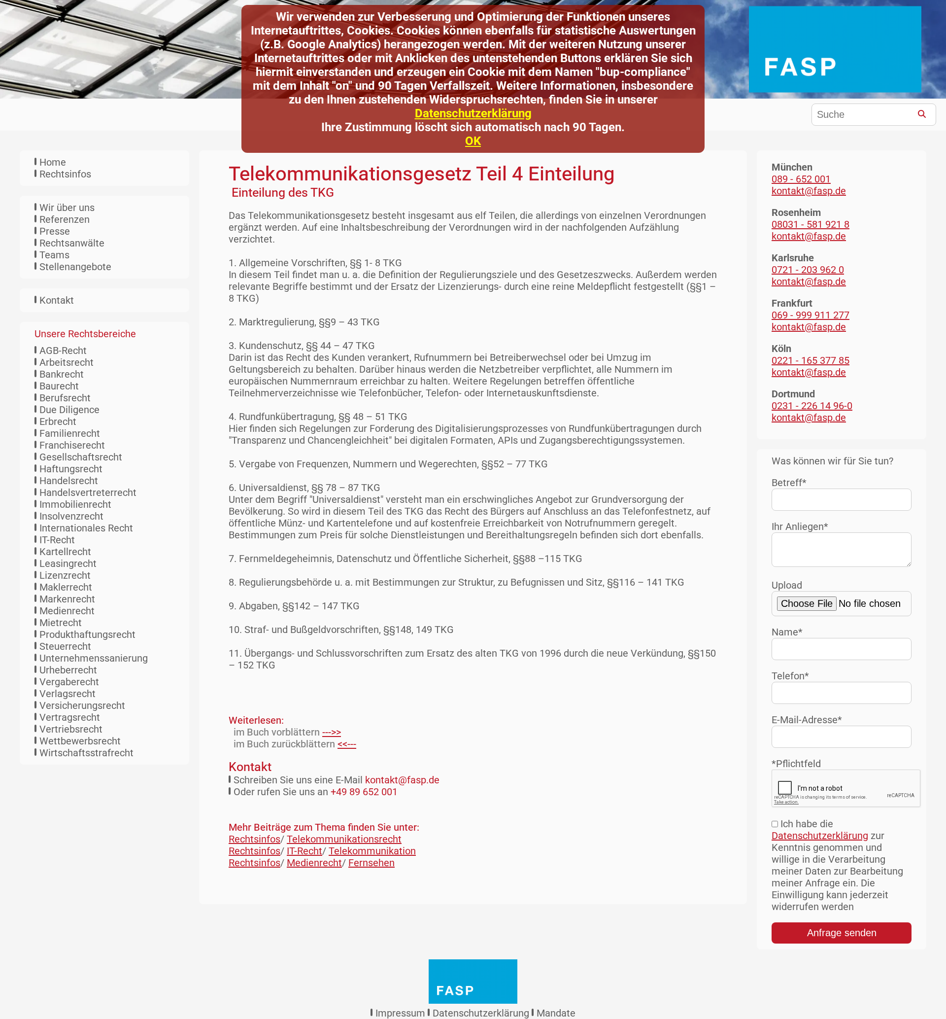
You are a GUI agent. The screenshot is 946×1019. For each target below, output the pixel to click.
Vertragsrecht (69, 717)
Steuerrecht (65, 646)
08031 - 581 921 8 (810, 224)
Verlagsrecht (67, 694)
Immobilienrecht (75, 504)
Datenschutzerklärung (473, 113)
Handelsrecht (68, 481)
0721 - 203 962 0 (808, 270)
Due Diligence (69, 410)
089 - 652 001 (801, 179)
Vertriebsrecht (70, 729)
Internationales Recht (86, 528)
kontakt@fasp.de (402, 780)
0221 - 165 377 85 (810, 360)
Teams (54, 255)
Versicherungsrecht (82, 705)
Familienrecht (69, 433)
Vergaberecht (69, 682)
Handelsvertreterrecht (87, 492)
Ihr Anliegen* (800, 526)
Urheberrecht (68, 670)
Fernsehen (371, 863)
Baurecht (59, 386)
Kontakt (56, 300)
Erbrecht (57, 421)
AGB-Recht (63, 350)
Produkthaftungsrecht (87, 634)
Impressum (400, 1013)
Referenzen (64, 219)
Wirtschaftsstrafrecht (86, 753)
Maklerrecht (65, 587)
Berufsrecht (65, 398)
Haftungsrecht (70, 469)
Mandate (556, 1013)
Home (52, 162)
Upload (787, 585)
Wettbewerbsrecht (80, 741)
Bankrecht (61, 374)
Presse (54, 231)
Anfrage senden (842, 932)
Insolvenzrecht (71, 516)
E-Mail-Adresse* (807, 720)
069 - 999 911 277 (810, 315)
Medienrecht (67, 611)
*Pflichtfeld (796, 764)
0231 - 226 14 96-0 (812, 406)
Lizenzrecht (65, 575)
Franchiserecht (72, 445)
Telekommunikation (372, 851)
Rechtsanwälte (71, 243)
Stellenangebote (75, 267)
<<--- (347, 744)
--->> (331, 732)
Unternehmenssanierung (93, 658)
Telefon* (790, 676)
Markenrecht (67, 599)
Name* (787, 632)
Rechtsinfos (65, 174)
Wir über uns (67, 207)
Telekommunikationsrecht (344, 839)
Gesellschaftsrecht (80, 457)
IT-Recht (57, 540)
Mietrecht (60, 623)
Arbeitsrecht (66, 362)
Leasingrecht (68, 563)
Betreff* (789, 483)
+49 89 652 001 (364, 792)
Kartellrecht (65, 552)
